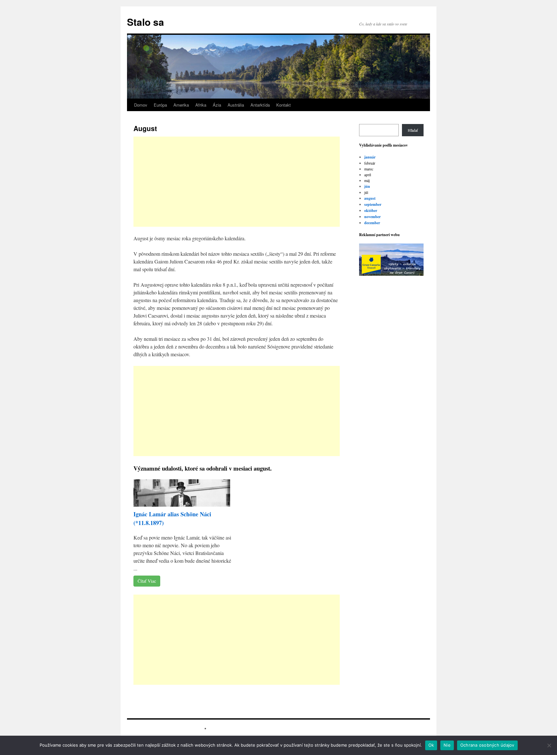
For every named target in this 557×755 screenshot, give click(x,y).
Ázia (217, 105)
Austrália (236, 105)
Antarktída (260, 105)
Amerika (181, 105)
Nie (447, 745)
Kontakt (283, 105)
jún (367, 186)
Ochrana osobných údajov (487, 745)
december (372, 222)
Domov (140, 105)
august (370, 198)
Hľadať (413, 130)
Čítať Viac (147, 581)
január (370, 157)
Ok (431, 745)
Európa (160, 105)
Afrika (200, 105)
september (372, 204)
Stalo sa (145, 22)
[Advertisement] (236, 182)
